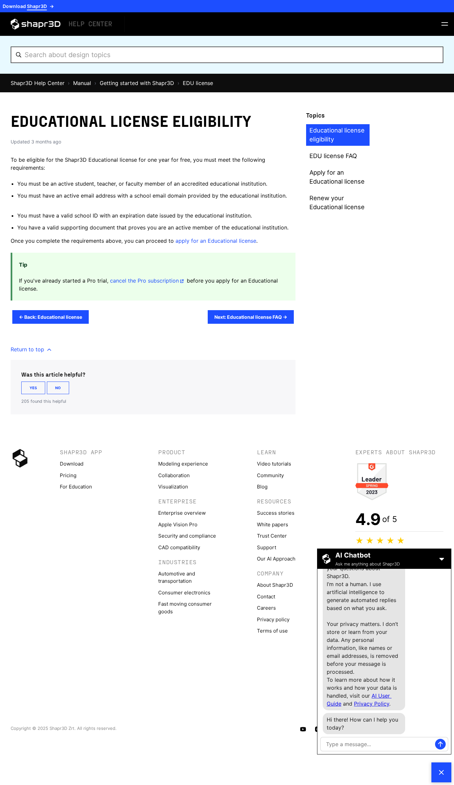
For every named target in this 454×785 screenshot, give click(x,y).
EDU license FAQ (333, 155)
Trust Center (272, 536)
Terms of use (272, 631)
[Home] (62, 24)
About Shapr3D (275, 585)
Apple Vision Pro (177, 524)
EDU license (198, 83)
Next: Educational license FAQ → (250, 317)
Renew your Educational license (337, 202)
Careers (266, 608)
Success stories (275, 513)
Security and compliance (187, 536)
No (58, 388)
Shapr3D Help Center (37, 83)
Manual (82, 83)
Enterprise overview (182, 513)
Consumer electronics (184, 592)
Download (71, 464)
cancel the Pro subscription (144, 280)
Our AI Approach (276, 559)
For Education (76, 486)
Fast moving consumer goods (185, 608)
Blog (262, 486)
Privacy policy (273, 619)
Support (266, 547)
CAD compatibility (179, 547)
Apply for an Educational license (337, 177)
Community (270, 475)
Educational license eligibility (337, 135)
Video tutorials (274, 464)
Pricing (68, 475)
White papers (272, 524)
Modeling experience (183, 464)
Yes (33, 388)
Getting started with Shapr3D (137, 83)
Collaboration (174, 475)
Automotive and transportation (176, 577)
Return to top (28, 349)
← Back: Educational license (50, 317)
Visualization (173, 486)
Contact (266, 596)
